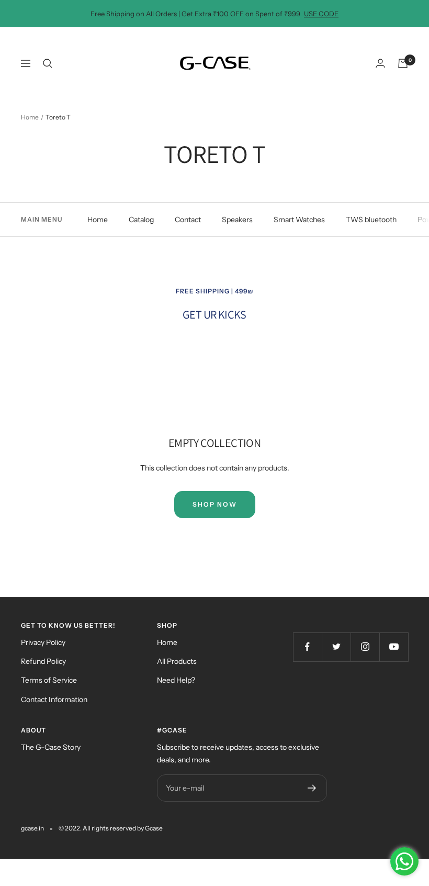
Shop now (215, 504)
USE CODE (321, 13)
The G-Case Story (51, 747)
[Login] (380, 63)
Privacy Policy (43, 642)
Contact (188, 219)
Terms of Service (49, 680)
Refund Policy (43, 661)
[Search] (47, 63)
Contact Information (54, 699)
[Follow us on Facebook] (307, 646)
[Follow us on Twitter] (336, 646)
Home (30, 117)
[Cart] (403, 63)
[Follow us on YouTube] (393, 646)
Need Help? (176, 680)
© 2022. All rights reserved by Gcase (111, 828)
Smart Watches (299, 219)
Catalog (141, 219)
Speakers (237, 219)
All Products (177, 661)
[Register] (312, 788)
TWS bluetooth (371, 219)
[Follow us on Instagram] (365, 646)
